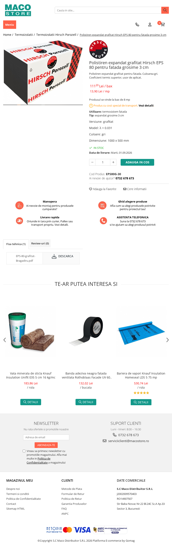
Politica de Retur (71, 499)
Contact (11, 504)
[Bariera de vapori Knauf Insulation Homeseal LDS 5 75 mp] (141, 331)
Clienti (67, 480)
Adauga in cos (137, 162)
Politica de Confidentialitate (38, 460)
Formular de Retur (72, 494)
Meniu (9, 25)
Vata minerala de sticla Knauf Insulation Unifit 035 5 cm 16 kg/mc (30, 375)
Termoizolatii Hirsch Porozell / (57, 35)
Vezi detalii (146, 105)
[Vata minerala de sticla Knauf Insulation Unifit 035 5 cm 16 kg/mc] (30, 331)
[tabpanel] (43, 72)
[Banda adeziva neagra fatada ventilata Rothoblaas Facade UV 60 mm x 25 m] (85, 331)
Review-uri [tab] (40, 243)
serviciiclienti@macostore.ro (128, 441)
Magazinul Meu (19, 480)
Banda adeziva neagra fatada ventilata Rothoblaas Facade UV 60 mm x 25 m (86, 375)
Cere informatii (136, 189)
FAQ (64, 508)
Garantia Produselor (74, 504)
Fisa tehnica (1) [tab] (16, 244)
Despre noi (13, 489)
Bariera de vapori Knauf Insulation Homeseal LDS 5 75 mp (141, 375)
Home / (8, 35)
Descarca (65, 256)
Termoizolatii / (25, 35)
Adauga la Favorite (104, 189)
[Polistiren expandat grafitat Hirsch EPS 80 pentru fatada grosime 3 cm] (43, 72)
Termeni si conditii (17, 494)
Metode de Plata (71, 489)
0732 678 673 (128, 435)
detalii (32, 402)
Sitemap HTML (15, 508)
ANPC (65, 514)
